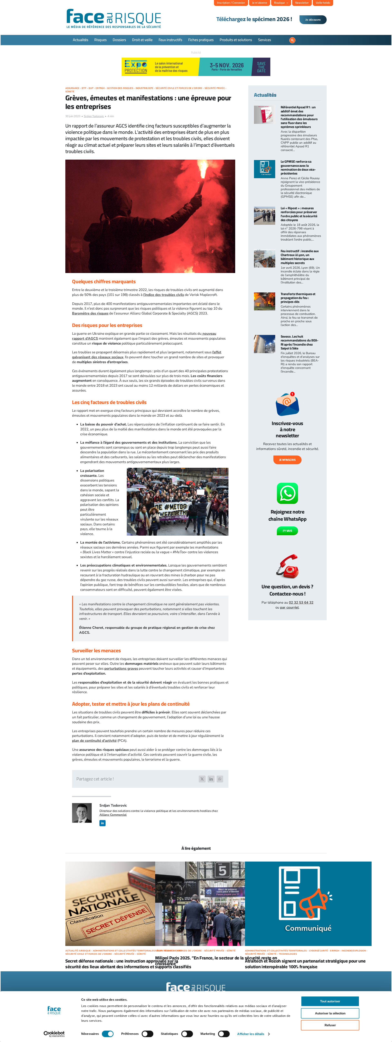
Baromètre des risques (90, 313)
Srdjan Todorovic (94, 116)
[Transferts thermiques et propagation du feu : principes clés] (264, 294)
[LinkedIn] (211, 779)
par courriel (289, 607)
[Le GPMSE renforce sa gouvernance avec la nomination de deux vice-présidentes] (264, 162)
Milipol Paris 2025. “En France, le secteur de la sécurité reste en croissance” (216, 961)
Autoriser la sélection (330, 1013)
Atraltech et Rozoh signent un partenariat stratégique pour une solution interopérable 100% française (305, 964)
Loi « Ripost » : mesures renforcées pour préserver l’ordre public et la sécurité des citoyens (299, 214)
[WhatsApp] (220, 779)
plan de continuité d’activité (94, 740)
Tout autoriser (330, 1001)
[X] (202, 779)
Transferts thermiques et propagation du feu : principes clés (298, 298)
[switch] (147, 1034)
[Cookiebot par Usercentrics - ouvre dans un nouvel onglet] (54, 1034)
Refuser (330, 1025)
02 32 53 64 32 (301, 602)
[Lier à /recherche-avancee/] (292, 40)
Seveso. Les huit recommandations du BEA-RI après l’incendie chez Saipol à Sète (299, 342)
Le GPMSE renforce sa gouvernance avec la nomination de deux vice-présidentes (298, 167)
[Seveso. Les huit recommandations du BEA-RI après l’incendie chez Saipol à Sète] (264, 337)
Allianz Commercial (113, 815)
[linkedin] (102, 823)
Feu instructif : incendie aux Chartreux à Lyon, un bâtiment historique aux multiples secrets (300, 257)
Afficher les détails (250, 1034)
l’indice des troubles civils (163, 294)
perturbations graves (121, 668)
